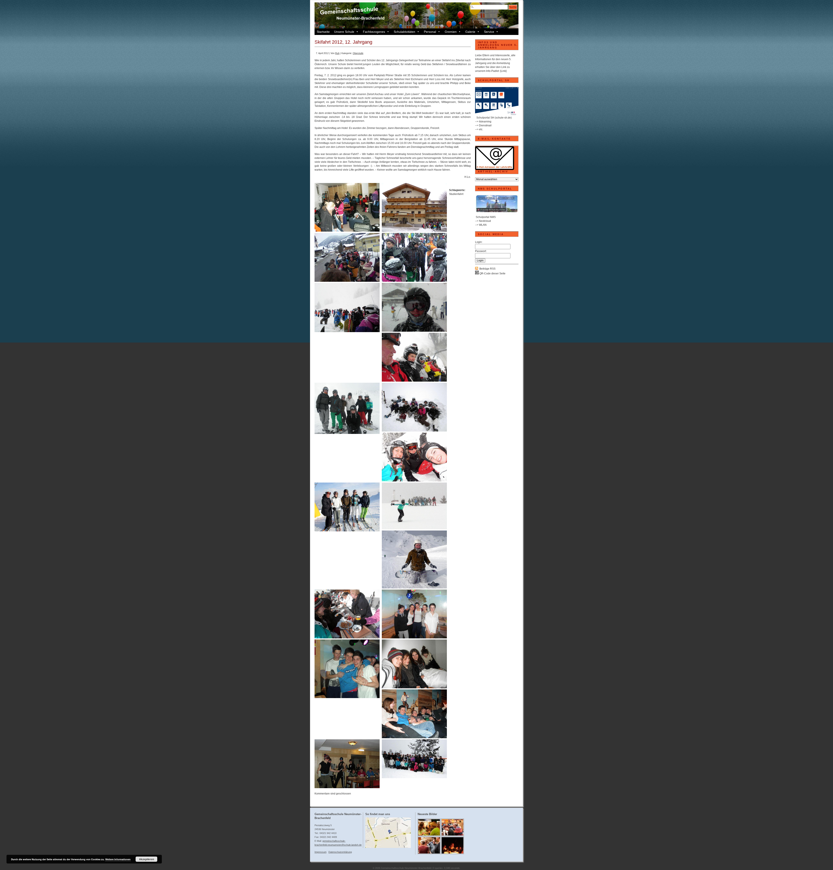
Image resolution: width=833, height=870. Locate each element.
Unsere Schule (344, 31)
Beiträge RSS (487, 268)
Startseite (323, 31)
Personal (430, 31)
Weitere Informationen (118, 859)
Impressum (320, 852)
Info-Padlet (492, 70)
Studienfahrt (456, 194)
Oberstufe (358, 53)
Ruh (337, 53)
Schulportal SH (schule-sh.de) (494, 117)
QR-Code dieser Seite (492, 273)
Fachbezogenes (374, 31)
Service (489, 31)
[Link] (503, 70)
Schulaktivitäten (404, 31)
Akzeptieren (146, 859)
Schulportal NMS (486, 217)
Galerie (470, 31)
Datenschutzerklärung (340, 852)
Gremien (451, 31)
